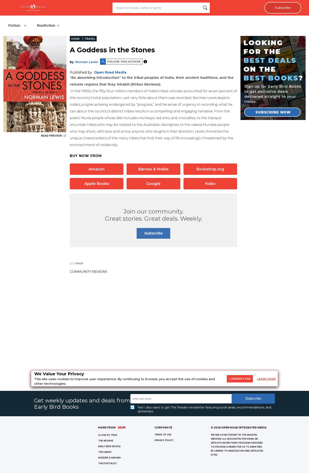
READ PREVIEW (51, 135)
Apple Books (96, 183)
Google (153, 183)
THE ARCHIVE (105, 440)
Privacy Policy (163, 440)
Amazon (96, 169)
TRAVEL (90, 38)
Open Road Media (110, 72)
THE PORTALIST (107, 463)
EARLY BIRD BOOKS (109, 446)
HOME (75, 38)
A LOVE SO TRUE (107, 435)
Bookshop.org (210, 169)
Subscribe (283, 8)
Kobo (210, 183)
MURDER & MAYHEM (109, 457)
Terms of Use (162, 434)
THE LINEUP (105, 452)
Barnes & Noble (153, 169)
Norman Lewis (86, 62)
